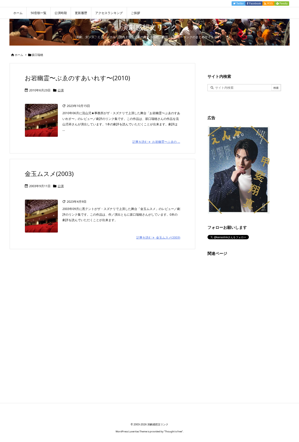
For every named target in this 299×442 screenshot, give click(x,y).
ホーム (19, 55)
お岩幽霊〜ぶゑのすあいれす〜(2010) (77, 78)
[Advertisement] (240, 327)
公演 (61, 90)
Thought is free (173, 431)
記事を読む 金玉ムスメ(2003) (158, 237)
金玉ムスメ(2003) (49, 173)
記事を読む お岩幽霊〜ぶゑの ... (156, 142)
